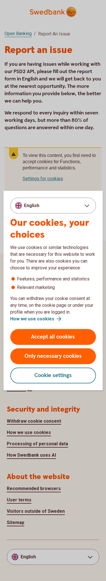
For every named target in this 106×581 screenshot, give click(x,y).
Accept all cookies (53, 336)
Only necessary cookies (53, 356)
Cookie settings (53, 375)
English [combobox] (31, 205)
